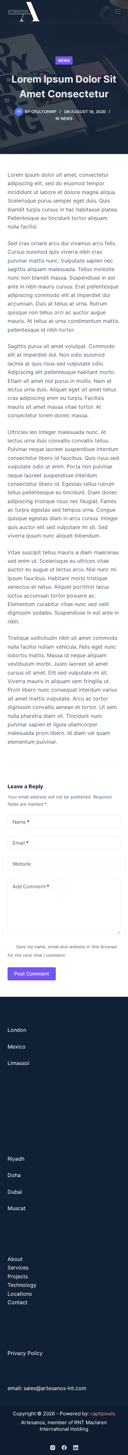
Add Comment (30, 886)
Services (18, 1267)
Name (21, 822)
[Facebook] (64, 1447)
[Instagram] (52, 1447)
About (16, 1259)
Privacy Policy (25, 1353)
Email (20, 843)
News (64, 60)
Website (21, 864)
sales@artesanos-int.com (55, 1388)
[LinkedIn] (75, 1447)
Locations (20, 1293)
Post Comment (31, 974)
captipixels (102, 1413)
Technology (22, 1285)
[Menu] (117, 11)
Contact (18, 1302)
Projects (18, 1276)
